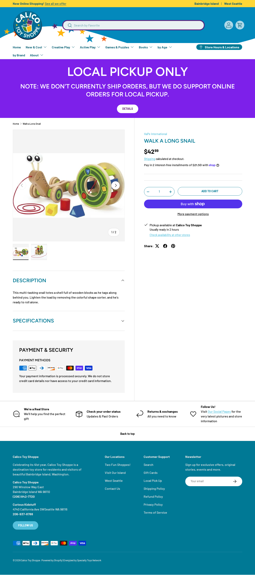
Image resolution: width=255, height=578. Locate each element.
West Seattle (233, 3)
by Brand (19, 55)
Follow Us (25, 525)
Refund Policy (153, 496)
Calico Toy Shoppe (30, 560)
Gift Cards (151, 472)
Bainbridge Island (206, 3)
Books (143, 47)
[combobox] (133, 25)
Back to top (127, 433)
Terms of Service (155, 512)
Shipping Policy (154, 488)
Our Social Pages (219, 411)
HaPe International (155, 134)
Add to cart (209, 191)
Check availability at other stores (170, 235)
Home (17, 47)
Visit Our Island (115, 472)
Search (148, 464)
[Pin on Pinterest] (173, 246)
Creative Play (61, 47)
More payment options (193, 214)
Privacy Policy (153, 504)
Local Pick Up (153, 480)
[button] (239, 25)
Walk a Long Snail (32, 123)
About (34, 55)
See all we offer (55, 3)
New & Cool (34, 47)
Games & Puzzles (117, 47)
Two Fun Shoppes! (117, 464)
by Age (162, 47)
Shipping (149, 159)
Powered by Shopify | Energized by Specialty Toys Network (71, 560)
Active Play (88, 47)
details (127, 108)
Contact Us (112, 488)
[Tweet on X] (157, 246)
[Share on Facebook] (165, 246)
